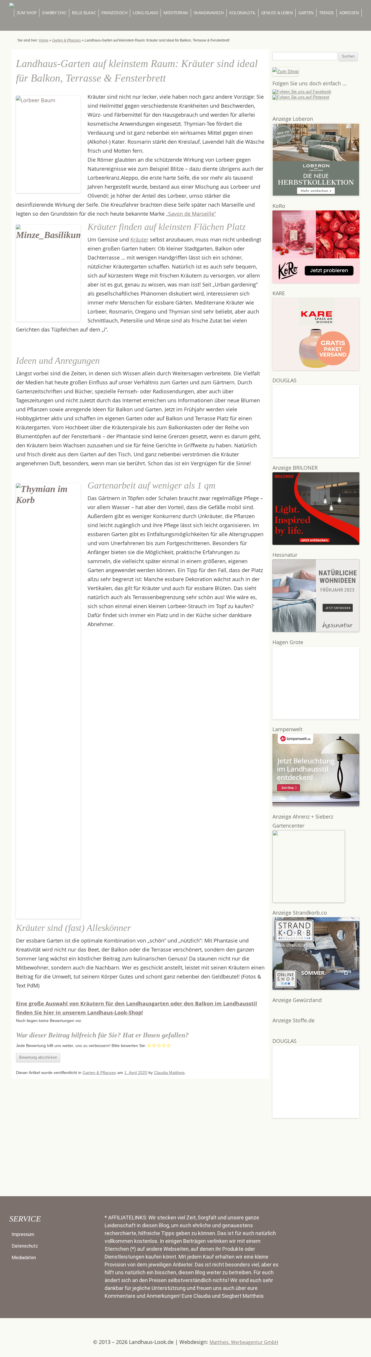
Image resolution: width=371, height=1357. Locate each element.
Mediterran (175, 12)
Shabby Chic (54, 12)
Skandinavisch (209, 12)
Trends (326, 12)
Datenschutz (25, 1246)
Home (43, 40)
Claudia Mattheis (169, 1072)
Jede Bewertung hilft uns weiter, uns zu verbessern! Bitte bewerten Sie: (81, 1045)
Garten (305, 12)
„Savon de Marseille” (191, 213)
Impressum (23, 1234)
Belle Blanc (84, 12)
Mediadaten (24, 1257)
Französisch (114, 12)
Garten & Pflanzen (66, 40)
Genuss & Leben (277, 12)
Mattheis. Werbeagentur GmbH (244, 1342)
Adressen (349, 12)
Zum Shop (27, 12)
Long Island (145, 12)
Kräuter (139, 239)
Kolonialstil (242, 12)
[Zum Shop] (285, 71)
